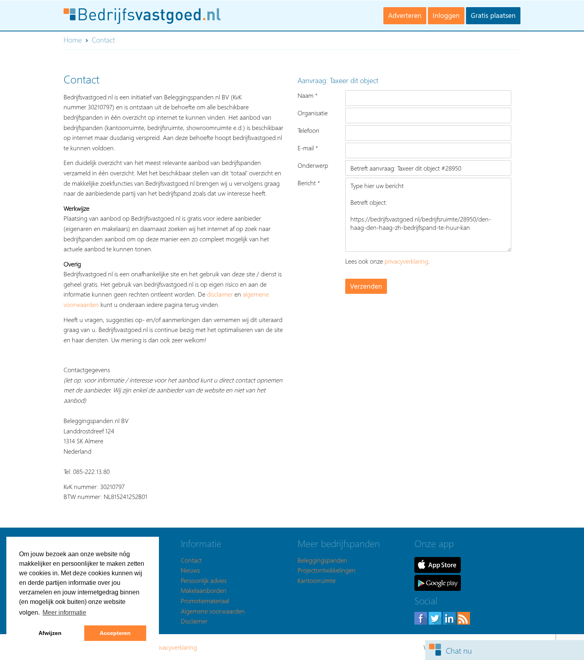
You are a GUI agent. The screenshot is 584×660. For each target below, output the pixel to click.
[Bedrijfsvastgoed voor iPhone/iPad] (437, 564)
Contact (191, 560)
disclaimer (220, 294)
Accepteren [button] (115, 633)
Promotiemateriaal (205, 600)
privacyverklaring (406, 261)
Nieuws (190, 570)
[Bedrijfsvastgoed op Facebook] (421, 617)
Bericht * (309, 183)
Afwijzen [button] (50, 633)
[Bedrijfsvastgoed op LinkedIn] (450, 617)
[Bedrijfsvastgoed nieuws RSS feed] (463, 617)
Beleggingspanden (322, 560)
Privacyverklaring (175, 647)
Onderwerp (313, 165)
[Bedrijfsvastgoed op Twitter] (436, 617)
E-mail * (308, 148)
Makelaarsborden (203, 590)
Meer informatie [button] (64, 612)
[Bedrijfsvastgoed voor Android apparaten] (437, 582)
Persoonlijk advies (203, 580)
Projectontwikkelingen (327, 570)
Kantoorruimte (317, 580)
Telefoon (308, 130)
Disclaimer (194, 621)
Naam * (308, 95)
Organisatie (313, 113)
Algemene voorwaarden (213, 611)
